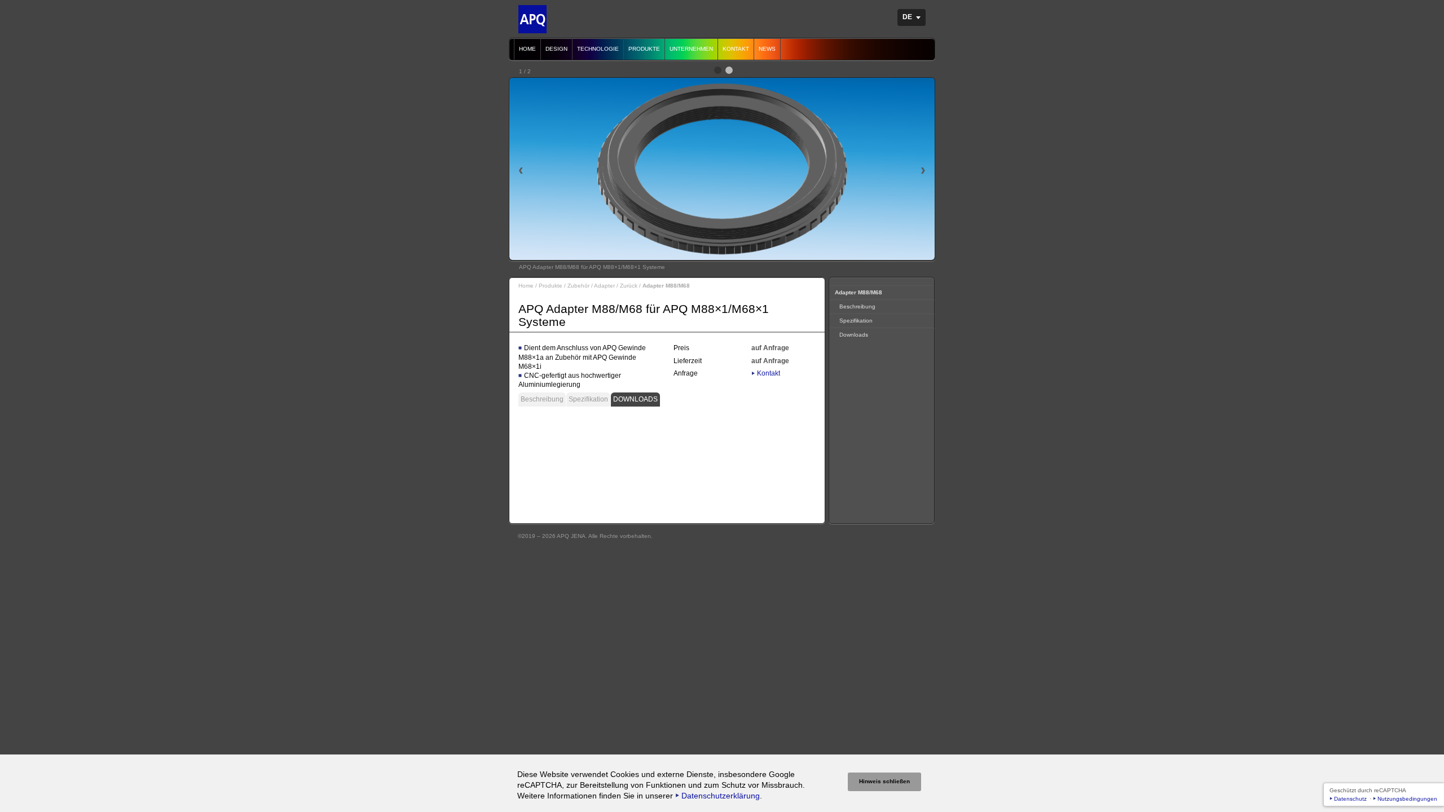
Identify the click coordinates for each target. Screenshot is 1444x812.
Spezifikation (588, 399)
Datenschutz (1350, 799)
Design (556, 49)
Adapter (604, 286)
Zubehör (578, 286)
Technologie (598, 49)
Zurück (628, 286)
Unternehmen (691, 49)
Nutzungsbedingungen (1407, 799)
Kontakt (736, 49)
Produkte (644, 49)
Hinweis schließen (884, 781)
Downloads (635, 399)
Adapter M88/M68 (858, 292)
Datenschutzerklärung (720, 796)
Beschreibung (542, 399)
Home (527, 49)
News (767, 49)
